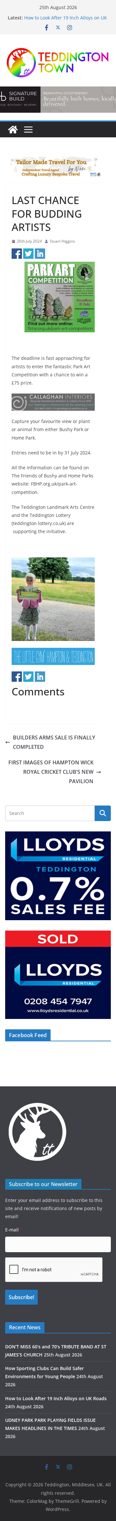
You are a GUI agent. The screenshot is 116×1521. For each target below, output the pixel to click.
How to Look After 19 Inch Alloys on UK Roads (56, 1398)
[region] (53, 167)
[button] (53, 167)
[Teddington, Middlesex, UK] (13, 129)
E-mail (13, 1230)
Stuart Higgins (62, 241)
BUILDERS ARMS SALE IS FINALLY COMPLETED (54, 742)
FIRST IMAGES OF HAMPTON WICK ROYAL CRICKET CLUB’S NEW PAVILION (50, 772)
